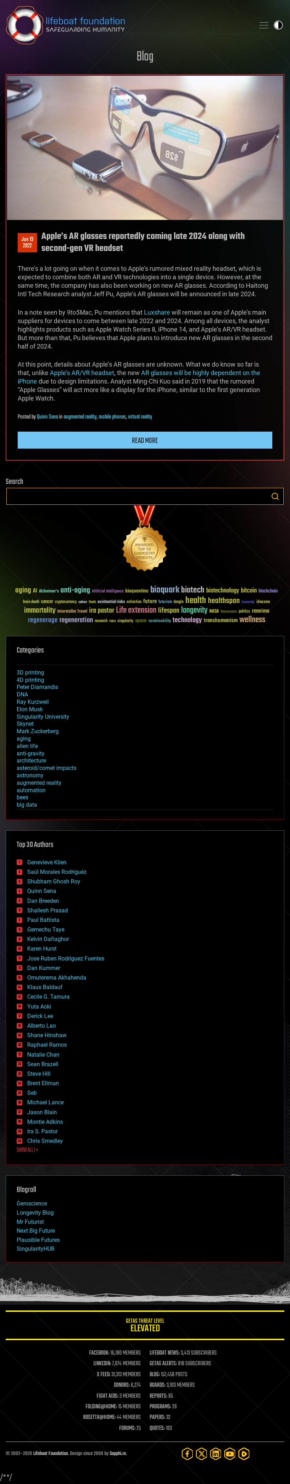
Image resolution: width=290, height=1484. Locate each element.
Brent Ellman (43, 1083)
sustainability (160, 621)
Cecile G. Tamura (48, 996)
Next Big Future (36, 1230)
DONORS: (122, 1385)
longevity (194, 610)
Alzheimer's (49, 591)
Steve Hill (39, 1073)
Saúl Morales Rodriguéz (57, 872)
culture (83, 602)
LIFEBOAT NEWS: (165, 1353)
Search (275, 496)
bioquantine (137, 591)
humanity (248, 602)
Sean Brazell (42, 1064)
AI (35, 591)
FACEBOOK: (99, 1353)
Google (179, 602)
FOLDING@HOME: (101, 1407)
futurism (165, 602)
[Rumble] (244, 1454)
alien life (27, 746)
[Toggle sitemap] (263, 25)
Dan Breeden (43, 901)
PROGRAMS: (160, 1407)
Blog (145, 57)
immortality (40, 610)
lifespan (168, 611)
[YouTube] (230, 1454)
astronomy (30, 775)
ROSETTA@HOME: (99, 1417)
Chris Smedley (45, 1141)
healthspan (224, 601)
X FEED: (103, 1374)
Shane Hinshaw (46, 1035)
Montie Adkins (45, 1121)
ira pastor (101, 611)
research (101, 621)
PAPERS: (157, 1417)
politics (244, 611)
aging (23, 590)
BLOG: (155, 1374)
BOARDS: (158, 1385)
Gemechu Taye (45, 929)
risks (112, 621)
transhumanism (221, 620)
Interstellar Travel (72, 611)
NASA (214, 611)
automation (31, 790)
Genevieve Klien (46, 862)
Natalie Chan (43, 1054)
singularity (125, 621)
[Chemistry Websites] (145, 540)
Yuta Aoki (39, 1006)
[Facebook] (187, 1454)
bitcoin (249, 591)
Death (92, 602)
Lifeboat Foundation (50, 1454)
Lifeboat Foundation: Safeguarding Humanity (127, 25)
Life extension (136, 610)
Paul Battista (43, 920)
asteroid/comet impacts (46, 768)
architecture (31, 760)
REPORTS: (158, 1396)
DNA (22, 694)
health (195, 601)
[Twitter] (201, 1454)
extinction (134, 602)
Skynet (25, 723)
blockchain (268, 591)
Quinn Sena (47, 417)
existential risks (111, 602)
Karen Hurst (42, 948)
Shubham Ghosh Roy (53, 881)
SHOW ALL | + (27, 1150)
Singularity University (43, 716)
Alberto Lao (41, 1025)
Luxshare (157, 312)
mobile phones (112, 417)
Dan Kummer (43, 968)
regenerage (43, 620)
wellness (252, 620)
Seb (32, 1092)
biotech (192, 590)
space (141, 621)
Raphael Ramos (47, 1044)
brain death (31, 602)
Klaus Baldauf (45, 987)
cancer (47, 602)
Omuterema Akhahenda (56, 977)
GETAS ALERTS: (163, 1363)
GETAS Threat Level (145, 1326)
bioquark (164, 590)
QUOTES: (157, 1428)
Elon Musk (30, 709)
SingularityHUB (35, 1248)
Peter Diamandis (37, 687)
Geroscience (32, 1203)
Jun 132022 (27, 242)
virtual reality (140, 417)
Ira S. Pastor (42, 1131)
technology (187, 621)
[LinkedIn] (215, 1454)
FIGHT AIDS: (107, 1396)
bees (22, 797)
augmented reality (80, 417)
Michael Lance (45, 1102)
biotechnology (222, 591)
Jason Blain (42, 1112)
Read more (145, 441)
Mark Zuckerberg (38, 731)
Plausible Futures (38, 1240)
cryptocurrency (66, 602)
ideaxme (263, 602)
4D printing (30, 680)
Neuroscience (229, 612)
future (150, 601)
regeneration (76, 620)
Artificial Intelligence (107, 591)
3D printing (30, 672)
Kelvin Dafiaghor (48, 939)
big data (27, 804)
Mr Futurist (30, 1222)
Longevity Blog (35, 1212)
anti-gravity (31, 753)
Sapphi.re (118, 1454)
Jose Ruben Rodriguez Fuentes (65, 958)
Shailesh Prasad (47, 910)
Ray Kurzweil (33, 702)
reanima (260, 611)
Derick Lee (40, 1016)
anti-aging (75, 590)
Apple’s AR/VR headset (82, 372)
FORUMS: (127, 1428)
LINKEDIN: (102, 1363)
